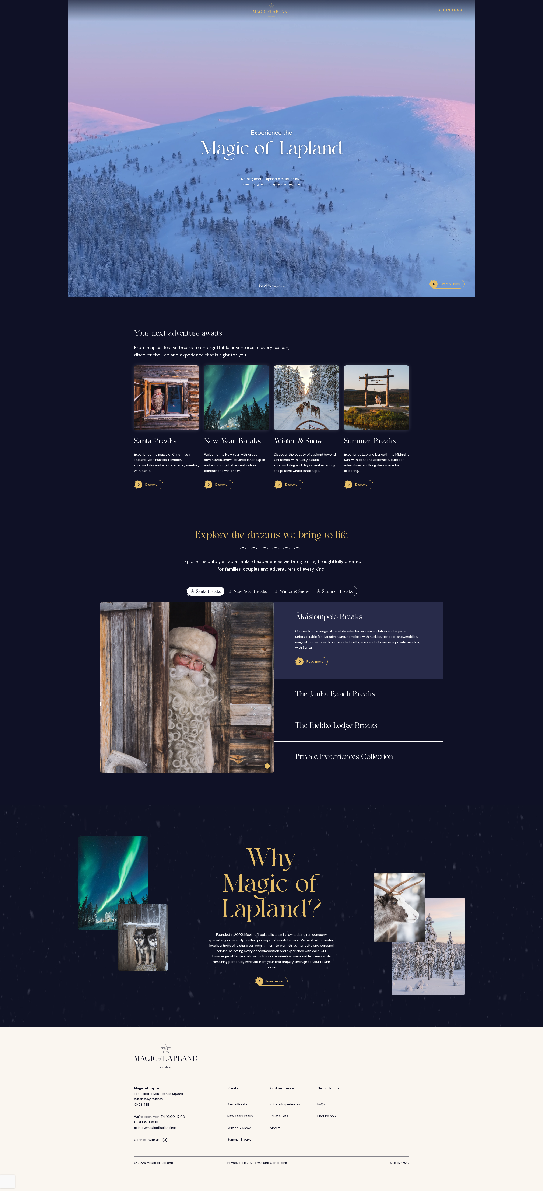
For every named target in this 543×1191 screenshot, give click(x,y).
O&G (405, 1162)
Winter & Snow (239, 1128)
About (275, 1128)
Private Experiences (285, 1104)
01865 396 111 (147, 1122)
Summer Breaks (239, 1139)
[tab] (205, 591)
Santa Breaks (237, 1104)
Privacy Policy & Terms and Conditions (257, 1162)
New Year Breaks (240, 1116)
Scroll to (271, 285)
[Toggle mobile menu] (82, 10)
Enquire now (326, 1116)
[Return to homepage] (271, 10)
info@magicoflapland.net (157, 1127)
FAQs (321, 1104)
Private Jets (279, 1116)
